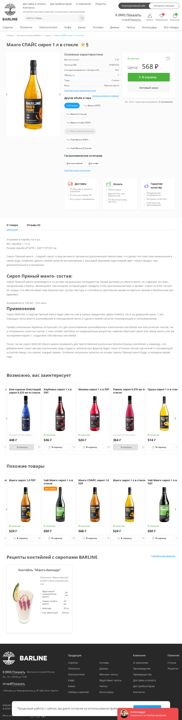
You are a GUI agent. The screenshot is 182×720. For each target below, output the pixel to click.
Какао (81, 27)
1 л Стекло (71, 105)
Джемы (114, 27)
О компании (83, 4)
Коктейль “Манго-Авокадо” (39, 570)
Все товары (171, 27)
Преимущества (142, 674)
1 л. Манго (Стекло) (76, 114)
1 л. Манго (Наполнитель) (80, 131)
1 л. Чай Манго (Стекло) (79, 148)
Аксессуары (149, 27)
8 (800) (128, 15)
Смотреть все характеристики (80, 90)
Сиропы (8, 27)
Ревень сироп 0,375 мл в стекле (129, 391)
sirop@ (131, 19)
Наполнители (48, 27)
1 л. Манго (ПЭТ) (92, 105)
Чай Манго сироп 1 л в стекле (58, 482)
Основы (98, 27)
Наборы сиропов (78, 692)
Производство (141, 668)
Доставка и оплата (34, 4)
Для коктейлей (74, 163)
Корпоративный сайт (133, 5)
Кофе (68, 27)
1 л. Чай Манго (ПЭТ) (77, 139)
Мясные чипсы (108, 674)
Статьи (172, 662)
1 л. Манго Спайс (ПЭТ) (78, 122)
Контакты (29, 7)
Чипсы (131, 27)
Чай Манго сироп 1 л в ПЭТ (162, 482)
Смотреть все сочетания (77, 170)
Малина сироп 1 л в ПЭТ (93, 389)
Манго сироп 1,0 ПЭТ (22, 480)
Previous (6, 94)
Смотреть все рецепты (163, 556)
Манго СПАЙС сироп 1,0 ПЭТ (93, 482)
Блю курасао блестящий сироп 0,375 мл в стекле (25, 391)
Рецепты (100, 4)
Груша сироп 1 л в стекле (164, 389)
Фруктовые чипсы (110, 680)
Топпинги (26, 27)
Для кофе (93, 163)
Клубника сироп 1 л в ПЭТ (58, 391)
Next (59, 94)
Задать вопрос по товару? (105, 95)
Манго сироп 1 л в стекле (129, 480)
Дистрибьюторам (61, 4)
